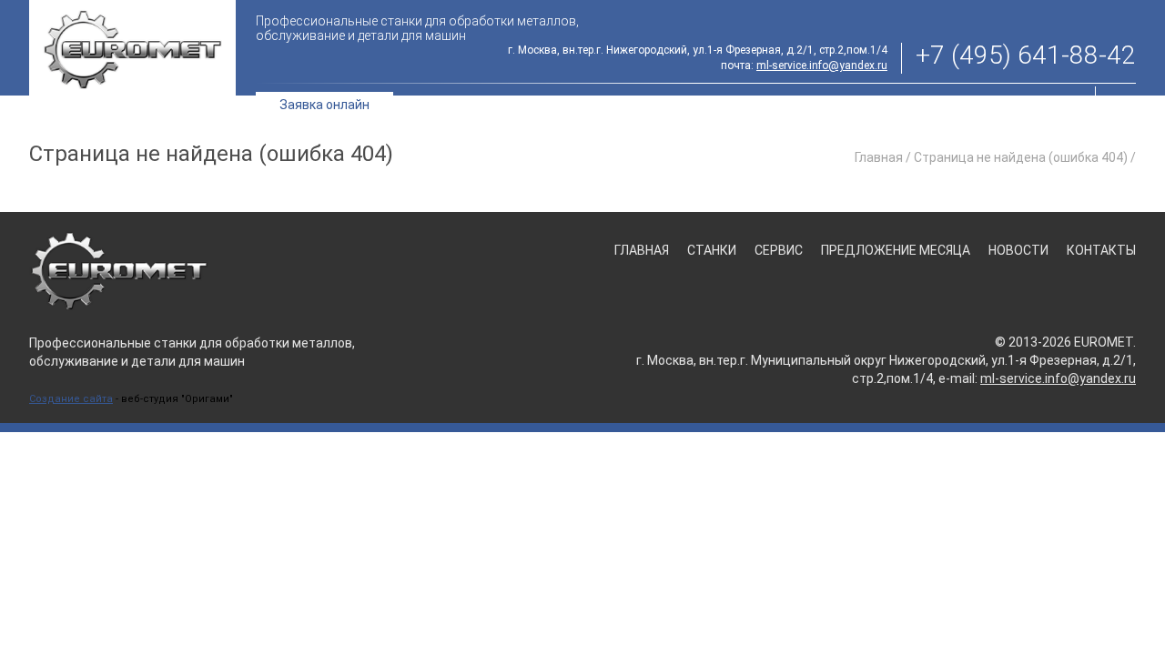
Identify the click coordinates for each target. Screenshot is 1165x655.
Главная (575, 103)
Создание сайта (71, 399)
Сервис (719, 103)
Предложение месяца (836, 103)
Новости (959, 103)
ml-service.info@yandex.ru (821, 65)
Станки (645, 103)
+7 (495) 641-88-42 (1026, 55)
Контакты (1042, 103)
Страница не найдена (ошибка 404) (1021, 157)
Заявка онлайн (324, 104)
